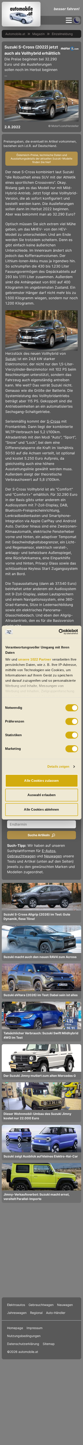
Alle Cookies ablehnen (41, 809)
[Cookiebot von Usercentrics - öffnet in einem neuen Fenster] (59, 632)
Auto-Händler (55, 1313)
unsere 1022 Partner (34, 659)
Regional (36, 1313)
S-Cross (53, 421)
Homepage (15, 1328)
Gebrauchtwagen (21, 856)
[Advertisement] (41, 1250)
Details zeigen (58, 766)
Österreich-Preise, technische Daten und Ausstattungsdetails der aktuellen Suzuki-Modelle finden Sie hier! (41, 158)
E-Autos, (49, 851)
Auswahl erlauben (41, 795)
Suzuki (10, 359)
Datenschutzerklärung (23, 1344)
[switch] (71, 721)
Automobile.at (15, 34)
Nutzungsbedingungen (24, 1336)
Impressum (34, 1328)
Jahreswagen (17, 1313)
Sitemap (49, 1344)
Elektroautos (16, 1305)
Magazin (38, 34)
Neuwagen (53, 856)
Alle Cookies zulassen (41, 780)
